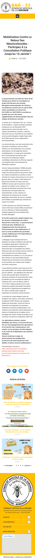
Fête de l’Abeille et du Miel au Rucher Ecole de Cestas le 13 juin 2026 (17, 403)
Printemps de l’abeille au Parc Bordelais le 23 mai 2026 (17, 458)
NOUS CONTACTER (9, 531)
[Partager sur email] (27, 371)
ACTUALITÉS (7, 527)
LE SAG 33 (6, 517)
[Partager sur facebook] (8, 371)
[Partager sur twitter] (20, 371)
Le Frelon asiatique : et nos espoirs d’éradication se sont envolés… (17, 431)
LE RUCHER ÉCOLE (8, 522)
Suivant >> (28, 465)
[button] (17, 16)
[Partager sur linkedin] (14, 371)
